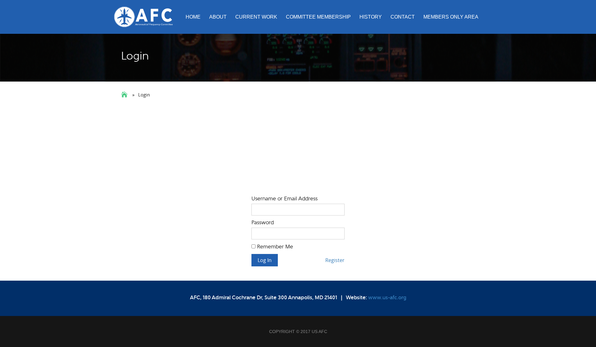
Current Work (256, 17)
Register (335, 260)
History (370, 17)
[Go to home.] (125, 94)
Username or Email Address (284, 198)
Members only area (450, 17)
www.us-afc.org (387, 297)
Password (262, 222)
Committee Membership (318, 17)
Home (193, 17)
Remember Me (274, 246)
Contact (403, 17)
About (218, 17)
